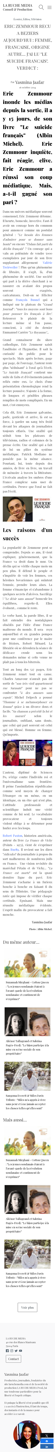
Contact (13, 1359)
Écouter (17, 19)
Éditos (26, 19)
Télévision (36, 19)
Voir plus (27, 1307)
